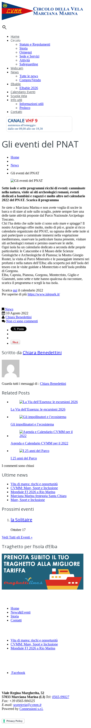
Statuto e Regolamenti (34, 44)
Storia (23, 48)
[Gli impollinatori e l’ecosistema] (42, 417)
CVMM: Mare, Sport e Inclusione (34, 488)
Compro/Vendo (30, 80)
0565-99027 (60, 697)
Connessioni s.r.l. (31, 709)
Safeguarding (28, 64)
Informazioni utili (31, 104)
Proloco (24, 108)
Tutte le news (28, 76)
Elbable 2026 (28, 88)
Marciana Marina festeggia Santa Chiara (38, 496)
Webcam (17, 68)
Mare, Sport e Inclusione (28, 500)
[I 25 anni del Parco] (34, 451)
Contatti (16, 112)
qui (15, 290)
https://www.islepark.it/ (44, 294)
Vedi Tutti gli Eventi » (17, 537)
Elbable (16, 84)
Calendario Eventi (23, 92)
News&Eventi (20, 612)
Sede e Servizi (29, 56)
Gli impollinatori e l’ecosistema (32, 424)
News (15, 72)
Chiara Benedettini (19, 317)
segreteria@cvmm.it (27, 705)
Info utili (16, 100)
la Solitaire (21, 520)
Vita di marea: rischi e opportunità (34, 484)
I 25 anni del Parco (24, 458)
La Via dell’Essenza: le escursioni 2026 (38, 409)
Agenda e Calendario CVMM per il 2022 (39, 443)
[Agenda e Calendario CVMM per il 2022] (49, 436)
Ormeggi (25, 52)
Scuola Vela (19, 96)
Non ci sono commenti (22, 321)
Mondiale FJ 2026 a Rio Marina (33, 492)
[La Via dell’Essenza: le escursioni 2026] (48, 402)
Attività (24, 60)
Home (15, 36)
